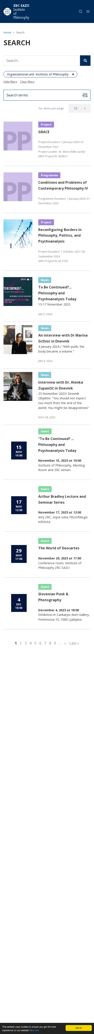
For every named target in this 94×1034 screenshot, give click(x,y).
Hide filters (10, 82)
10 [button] (75, 108)
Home (7, 32)
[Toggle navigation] (88, 11)
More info (34, 1030)
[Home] (7, 11)
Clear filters (27, 82)
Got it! (79, 1027)
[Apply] (85, 60)
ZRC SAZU (21, 5)
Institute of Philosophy (21, 13)
